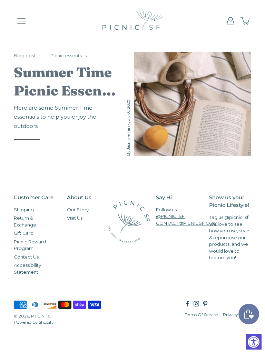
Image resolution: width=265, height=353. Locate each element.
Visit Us (74, 218)
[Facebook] (187, 303)
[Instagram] (196, 303)
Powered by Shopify (34, 322)
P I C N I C (41, 316)
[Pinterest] (205, 303)
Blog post (25, 55)
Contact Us (26, 257)
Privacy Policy (237, 314)
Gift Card (23, 233)
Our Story (78, 209)
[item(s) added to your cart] (245, 20)
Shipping (24, 209)
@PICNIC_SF (170, 216)
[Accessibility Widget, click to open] (254, 342)
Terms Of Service (201, 314)
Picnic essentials (68, 55)
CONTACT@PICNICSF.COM (186, 223)
